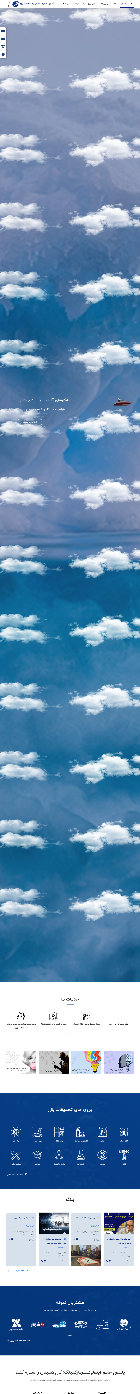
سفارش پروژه (92, 4)
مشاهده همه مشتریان (20, 1340)
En (9, 6)
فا (9, 2)
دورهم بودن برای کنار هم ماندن (87, 1218)
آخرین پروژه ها (104, 4)
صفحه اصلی (125, 4)
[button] (68, 1034)
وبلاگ (83, 4)
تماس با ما (67, 4)
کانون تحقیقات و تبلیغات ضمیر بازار (36, 3)
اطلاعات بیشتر (30, 413)
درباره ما (76, 4)
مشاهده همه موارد (15, 1174)
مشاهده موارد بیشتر (19, 1270)
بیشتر (31, 1239)
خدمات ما (115, 4)
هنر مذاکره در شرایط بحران (24, 1218)
